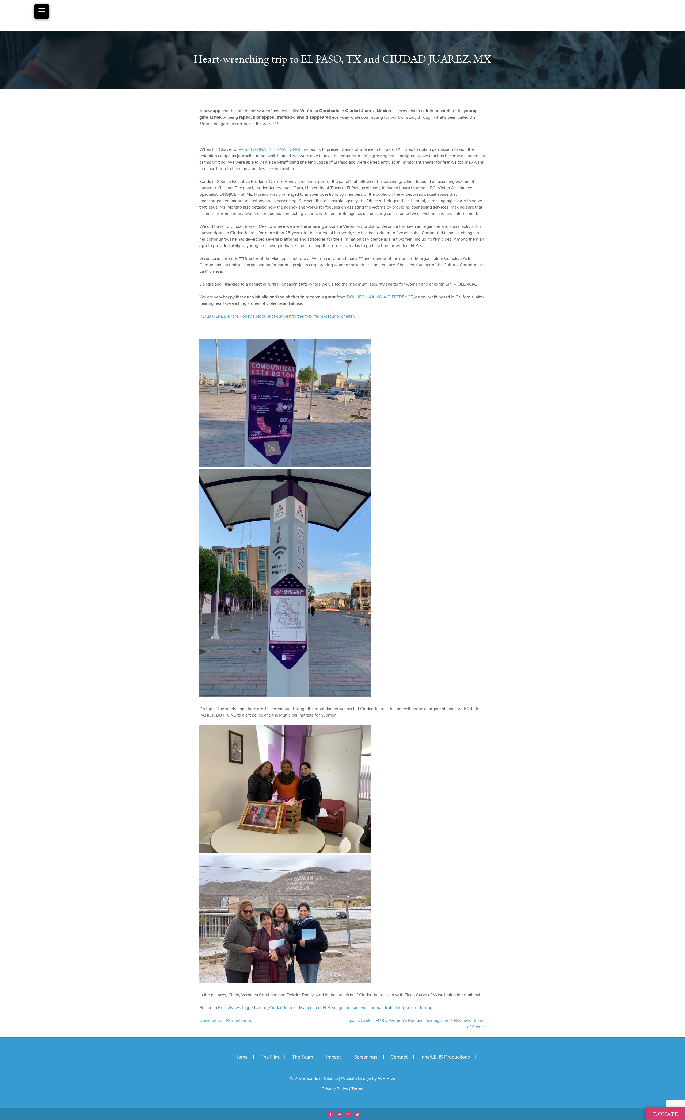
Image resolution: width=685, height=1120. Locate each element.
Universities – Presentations (225, 1020)
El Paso (330, 1008)
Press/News (229, 1008)
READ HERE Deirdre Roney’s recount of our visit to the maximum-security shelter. (277, 316)
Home (241, 1057)
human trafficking (387, 1008)
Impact (333, 1057)
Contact (399, 1057)
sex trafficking (419, 1008)
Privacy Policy (335, 1089)
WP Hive (386, 1078)
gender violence (353, 1008)
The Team (302, 1057)
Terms (357, 1089)
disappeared (309, 1008)
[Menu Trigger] (41, 11)
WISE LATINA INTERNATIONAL (270, 149)
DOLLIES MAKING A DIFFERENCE (380, 297)
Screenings (366, 1057)
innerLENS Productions (445, 1057)
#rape (261, 1008)
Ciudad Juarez (282, 1008)
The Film (270, 1057)
